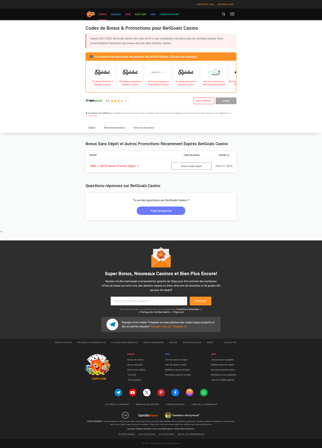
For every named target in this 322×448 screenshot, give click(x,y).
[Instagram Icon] (189, 392)
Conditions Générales (187, 309)
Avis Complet (204, 101)
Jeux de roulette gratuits (222, 380)
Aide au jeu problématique (191, 434)
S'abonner (200, 301)
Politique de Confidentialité (155, 312)
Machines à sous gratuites (223, 375)
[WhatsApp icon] (204, 392)
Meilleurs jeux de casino (222, 364)
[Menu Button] (232, 14)
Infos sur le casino (143, 127)
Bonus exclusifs (135, 364)
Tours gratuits (134, 380)
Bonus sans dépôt (136, 369)
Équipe (210, 342)
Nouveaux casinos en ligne (178, 375)
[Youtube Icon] (132, 392)
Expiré (91, 127)
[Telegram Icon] (118, 392)
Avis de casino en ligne (176, 359)
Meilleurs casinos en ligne (177, 369)
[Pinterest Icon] (161, 392)
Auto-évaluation (147, 434)
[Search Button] (223, 14)
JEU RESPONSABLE (126, 434)
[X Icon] (147, 392)
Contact (173, 342)
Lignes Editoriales (175, 404)
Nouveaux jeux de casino (223, 369)
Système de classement (117, 404)
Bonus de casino (135, 359)
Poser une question (161, 210)
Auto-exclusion (166, 434)
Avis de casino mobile (175, 364)
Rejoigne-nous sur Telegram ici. (168, 326)
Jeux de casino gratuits (222, 359)
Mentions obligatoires (147, 404)
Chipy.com (178, 312)
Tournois (131, 375)
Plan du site (230, 342)
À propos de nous (192, 342)
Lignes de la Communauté (204, 404)
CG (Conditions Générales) (124, 342)
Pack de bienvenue (114, 127)
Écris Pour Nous (63, 342)
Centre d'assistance (153, 342)
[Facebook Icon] (175, 392)
